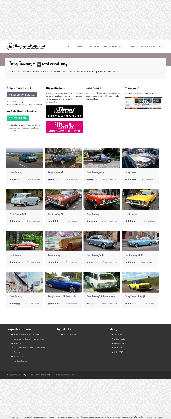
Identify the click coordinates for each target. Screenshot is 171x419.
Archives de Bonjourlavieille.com (26, 334)
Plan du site (18, 356)
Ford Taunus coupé (95, 173)
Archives (94, 47)
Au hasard (79, 47)
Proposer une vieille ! (23, 95)
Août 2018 (118, 348)
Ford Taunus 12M (18, 214)
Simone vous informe (72, 334)
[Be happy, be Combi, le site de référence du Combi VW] (143, 103)
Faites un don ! (19, 118)
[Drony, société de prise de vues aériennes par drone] (64, 113)
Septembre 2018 (120, 343)
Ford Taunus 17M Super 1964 (62, 297)
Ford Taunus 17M (95, 255)
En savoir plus (146, 417)
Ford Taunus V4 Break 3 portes (101, 297)
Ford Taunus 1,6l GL (135, 297)
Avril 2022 (118, 334)
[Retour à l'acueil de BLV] (69, 47)
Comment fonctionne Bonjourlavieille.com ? (30, 339)
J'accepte (159, 417)
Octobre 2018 (119, 339)
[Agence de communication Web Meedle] (64, 128)
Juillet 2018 (118, 352)
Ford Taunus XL (55, 173)
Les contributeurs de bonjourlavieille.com (30, 348)
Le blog (132, 47)
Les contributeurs (114, 47)
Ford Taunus (16, 173)
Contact (17, 352)
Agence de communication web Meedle (40, 375)
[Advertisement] (85, 20)
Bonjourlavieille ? (150, 47)
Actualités (17, 343)
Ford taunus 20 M (134, 255)
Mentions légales (20, 361)
